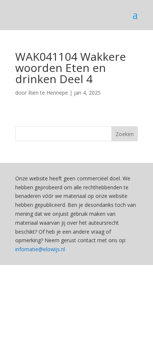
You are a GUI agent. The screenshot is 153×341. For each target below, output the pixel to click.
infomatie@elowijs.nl (40, 249)
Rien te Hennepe (48, 92)
